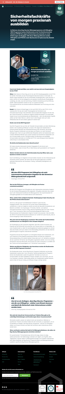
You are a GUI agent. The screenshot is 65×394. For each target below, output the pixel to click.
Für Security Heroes (19, 6)
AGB (3, 361)
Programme (28, 6)
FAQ (50, 361)
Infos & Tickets (59, 2)
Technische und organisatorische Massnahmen (37, 361)
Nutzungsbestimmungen (39, 354)
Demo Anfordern (53, 354)
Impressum (36, 365)
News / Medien (21, 359)
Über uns (20, 354)
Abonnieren (25, 375)
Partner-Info (5, 356)
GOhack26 (4, 354)
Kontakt (51, 356)
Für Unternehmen (9, 6)
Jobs (19, 364)
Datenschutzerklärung (39, 356)
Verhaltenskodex (6, 359)
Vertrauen (51, 359)
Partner (19, 361)
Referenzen (20, 356)
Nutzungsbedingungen (22, 378)
